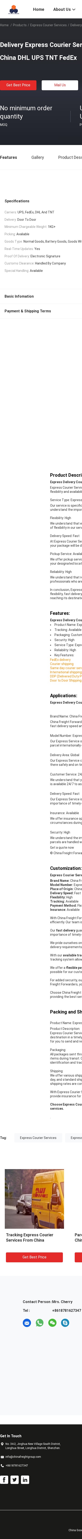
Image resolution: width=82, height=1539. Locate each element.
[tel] (78, 1323)
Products (20, 25)
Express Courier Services (48, 25)
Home (4, 25)
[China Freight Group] (13, 9)
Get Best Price (18, 85)
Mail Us (60, 85)
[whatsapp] (40, 1323)
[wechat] (52, 1323)
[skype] (65, 1323)
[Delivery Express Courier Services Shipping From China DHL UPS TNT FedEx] (34, 1199)
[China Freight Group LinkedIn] (25, 1480)
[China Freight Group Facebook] (4, 1480)
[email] (27, 1323)
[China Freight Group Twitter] (14, 1480)
